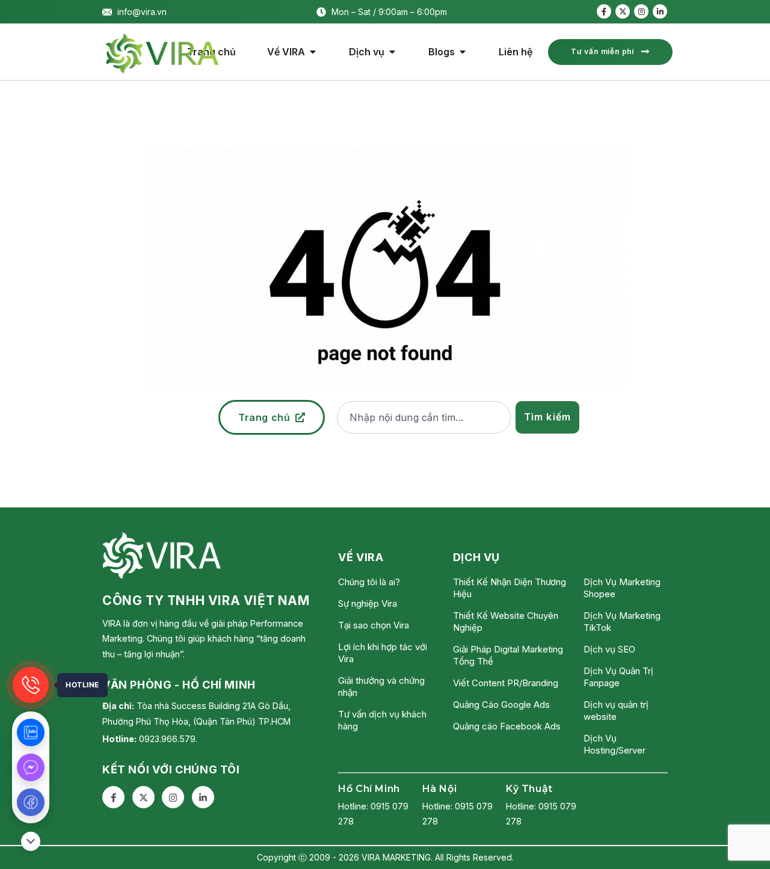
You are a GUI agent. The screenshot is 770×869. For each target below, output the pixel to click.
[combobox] (423, 417)
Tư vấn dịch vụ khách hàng (382, 720)
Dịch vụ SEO (609, 649)
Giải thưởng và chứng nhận (381, 686)
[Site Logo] (162, 53)
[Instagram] (641, 11)
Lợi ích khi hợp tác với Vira (382, 653)
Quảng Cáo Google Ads (501, 704)
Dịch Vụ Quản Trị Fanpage (618, 677)
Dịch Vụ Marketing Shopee (622, 588)
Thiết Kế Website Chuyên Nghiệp (505, 621)
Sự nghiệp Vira (367, 603)
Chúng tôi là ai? (369, 582)
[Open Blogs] (462, 52)
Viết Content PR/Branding (505, 683)
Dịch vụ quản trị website (616, 710)
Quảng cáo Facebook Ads (507, 726)
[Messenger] (31, 767)
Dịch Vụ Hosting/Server (614, 744)
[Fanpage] (31, 802)
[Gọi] (31, 685)
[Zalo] (31, 732)
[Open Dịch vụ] (392, 52)
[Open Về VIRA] (313, 52)
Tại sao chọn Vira (373, 625)
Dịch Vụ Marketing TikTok (622, 621)
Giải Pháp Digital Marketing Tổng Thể (508, 655)
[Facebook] (604, 11)
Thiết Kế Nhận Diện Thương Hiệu (509, 588)
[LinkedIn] (660, 11)
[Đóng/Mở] (30, 841)
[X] (622, 11)
